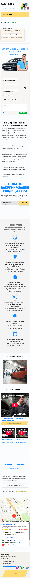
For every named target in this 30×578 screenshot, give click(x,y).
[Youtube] (22, 8)
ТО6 (22, 99)
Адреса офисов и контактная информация (12, 566)
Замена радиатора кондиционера (20, 464)
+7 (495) (9, 22)
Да (5, 34)
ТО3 (12, 99)
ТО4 (15, 99)
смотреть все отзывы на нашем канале (14, 423)
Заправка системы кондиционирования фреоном (8, 464)
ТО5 (19, 99)
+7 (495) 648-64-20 (19, 485)
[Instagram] (28, 8)
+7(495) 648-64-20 (7, 563)
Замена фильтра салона (14, 468)
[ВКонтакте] (25, 8)
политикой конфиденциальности (9, 113)
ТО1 (5, 99)
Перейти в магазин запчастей (7, 8)
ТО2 (8, 99)
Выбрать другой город (14, 34)
